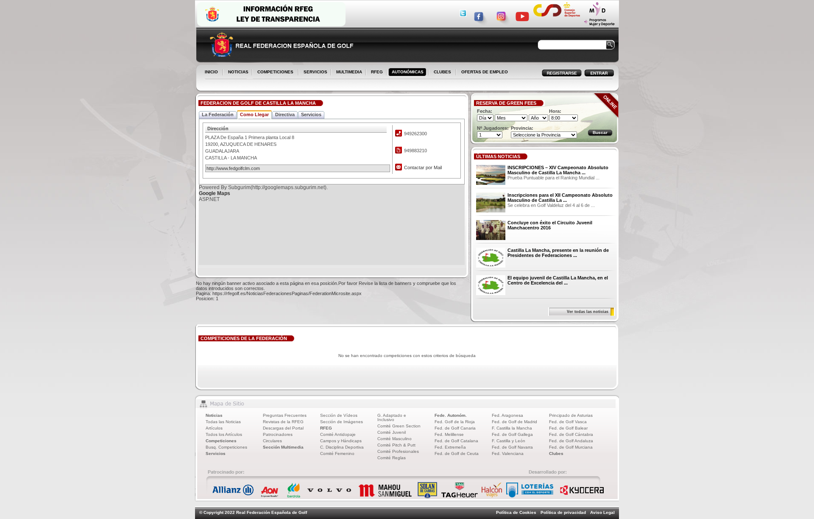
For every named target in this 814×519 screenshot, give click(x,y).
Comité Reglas (391, 457)
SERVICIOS (313, 72)
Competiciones (221, 440)
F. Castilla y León (508, 440)
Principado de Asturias (571, 415)
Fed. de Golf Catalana (456, 440)
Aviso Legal (602, 512)
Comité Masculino (394, 438)
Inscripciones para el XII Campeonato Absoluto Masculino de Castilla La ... (560, 198)
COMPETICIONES (275, 72)
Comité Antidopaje (338, 434)
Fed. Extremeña (450, 447)
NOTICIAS (236, 72)
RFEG (375, 72)
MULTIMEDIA (347, 72)
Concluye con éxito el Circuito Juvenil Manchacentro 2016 (549, 225)
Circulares (272, 440)
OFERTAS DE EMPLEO (484, 72)
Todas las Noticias (223, 421)
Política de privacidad (563, 512)
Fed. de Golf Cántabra (571, 434)
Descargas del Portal (283, 428)
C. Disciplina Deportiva (342, 447)
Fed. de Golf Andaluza (571, 440)
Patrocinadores (278, 434)
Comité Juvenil (391, 432)
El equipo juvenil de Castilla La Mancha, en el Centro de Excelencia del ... (557, 280)
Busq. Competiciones (226, 447)
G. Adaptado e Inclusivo (391, 417)
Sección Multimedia (283, 447)
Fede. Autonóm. (451, 415)
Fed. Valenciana (508, 453)
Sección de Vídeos (338, 415)
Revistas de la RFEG (283, 421)
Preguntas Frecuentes (285, 415)
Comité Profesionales (398, 451)
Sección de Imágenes (341, 421)
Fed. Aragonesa (507, 415)
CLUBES (442, 72)
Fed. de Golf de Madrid (514, 421)
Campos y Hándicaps (341, 440)
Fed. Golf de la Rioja (455, 421)
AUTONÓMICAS (408, 72)
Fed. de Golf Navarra (512, 447)
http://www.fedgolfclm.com (233, 168)
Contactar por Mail (423, 167)
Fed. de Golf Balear (568, 428)
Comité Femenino (337, 453)
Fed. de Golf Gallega (512, 434)
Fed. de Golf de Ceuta (457, 453)
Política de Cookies (516, 512)
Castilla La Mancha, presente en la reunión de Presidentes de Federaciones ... (558, 253)
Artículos (214, 428)
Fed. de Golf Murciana (571, 447)
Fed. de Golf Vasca (568, 421)
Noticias (214, 415)
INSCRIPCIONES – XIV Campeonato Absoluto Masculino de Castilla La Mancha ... (557, 170)
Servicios (216, 453)
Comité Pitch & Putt (396, 445)
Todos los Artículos (224, 434)
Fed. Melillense (449, 434)
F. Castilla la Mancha (512, 428)
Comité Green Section (399, 426)
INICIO (211, 72)
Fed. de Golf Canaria (455, 428)
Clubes (556, 453)
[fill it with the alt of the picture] (490, 175)
